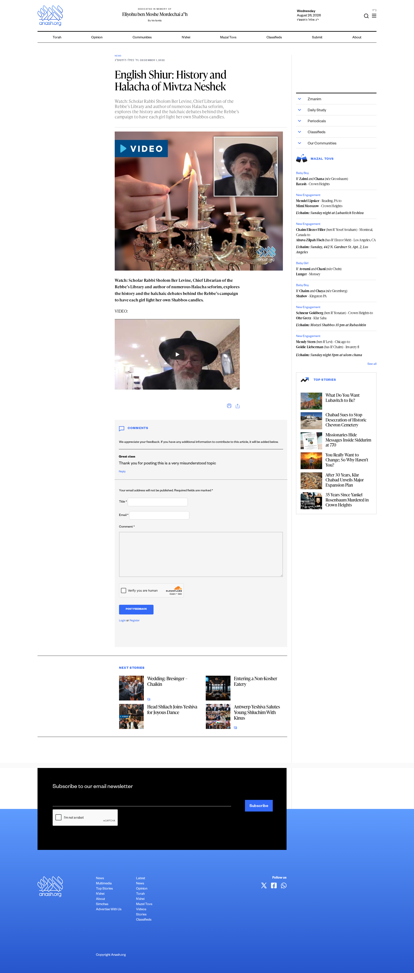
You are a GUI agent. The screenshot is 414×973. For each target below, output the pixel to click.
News (118, 56)
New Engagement (308, 195)
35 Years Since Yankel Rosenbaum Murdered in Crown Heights (347, 500)
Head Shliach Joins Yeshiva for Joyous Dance (172, 709)
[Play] (177, 354)
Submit (317, 38)
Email (124, 515)
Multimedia (104, 884)
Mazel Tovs (144, 904)
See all (371, 364)
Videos (141, 910)
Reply (122, 471)
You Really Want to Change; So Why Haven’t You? (347, 460)
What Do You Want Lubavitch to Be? (343, 397)
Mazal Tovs (228, 38)
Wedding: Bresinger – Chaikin (167, 681)
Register (135, 620)
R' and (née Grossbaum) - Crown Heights (322, 181)
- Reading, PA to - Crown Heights (319, 203)
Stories (141, 915)
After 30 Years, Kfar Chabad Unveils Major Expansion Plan (345, 480)
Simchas (102, 904)
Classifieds (274, 38)
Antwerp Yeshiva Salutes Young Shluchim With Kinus (257, 712)
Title (123, 502)
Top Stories (104, 889)
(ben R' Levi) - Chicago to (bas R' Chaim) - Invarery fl (327, 344)
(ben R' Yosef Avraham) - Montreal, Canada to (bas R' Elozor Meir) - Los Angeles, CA (336, 234)
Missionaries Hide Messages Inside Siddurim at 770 (348, 440)
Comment (127, 527)
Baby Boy (302, 173)
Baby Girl (302, 263)
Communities (142, 38)
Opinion (96, 38)
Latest (140, 879)
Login (122, 620)
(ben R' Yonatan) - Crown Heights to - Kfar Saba (334, 315)
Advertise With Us (108, 910)
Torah (57, 38)
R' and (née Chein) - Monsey (319, 271)
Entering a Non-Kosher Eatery (255, 681)
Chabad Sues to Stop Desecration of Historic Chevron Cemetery (346, 420)
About (356, 38)
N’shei (186, 38)
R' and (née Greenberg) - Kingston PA (321, 293)
